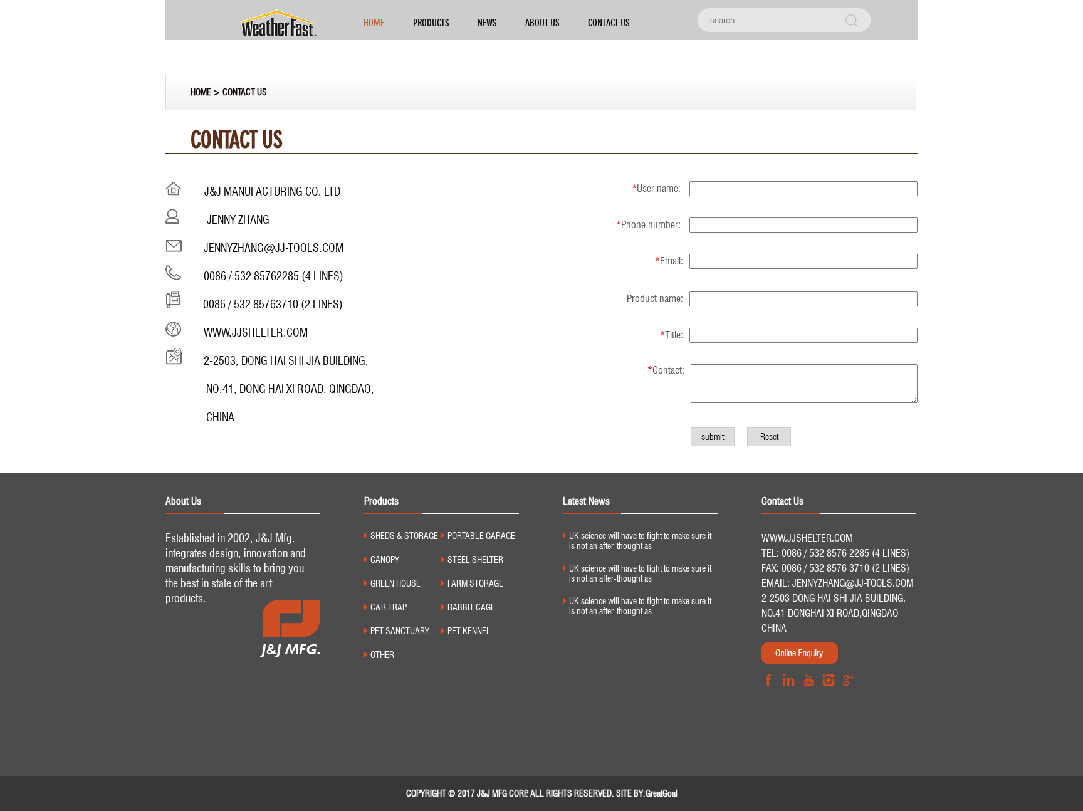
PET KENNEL (469, 631)
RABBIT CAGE (471, 607)
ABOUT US (542, 23)
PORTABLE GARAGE (481, 536)
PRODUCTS (431, 23)
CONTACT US (608, 23)
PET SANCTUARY (399, 631)
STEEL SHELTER (475, 560)
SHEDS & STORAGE (404, 536)
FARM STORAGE (475, 583)
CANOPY (384, 560)
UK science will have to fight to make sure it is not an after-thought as (640, 541)
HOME (374, 23)
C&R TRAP (388, 607)
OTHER (382, 655)
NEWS (487, 23)
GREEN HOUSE (395, 583)
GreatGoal (662, 793)
